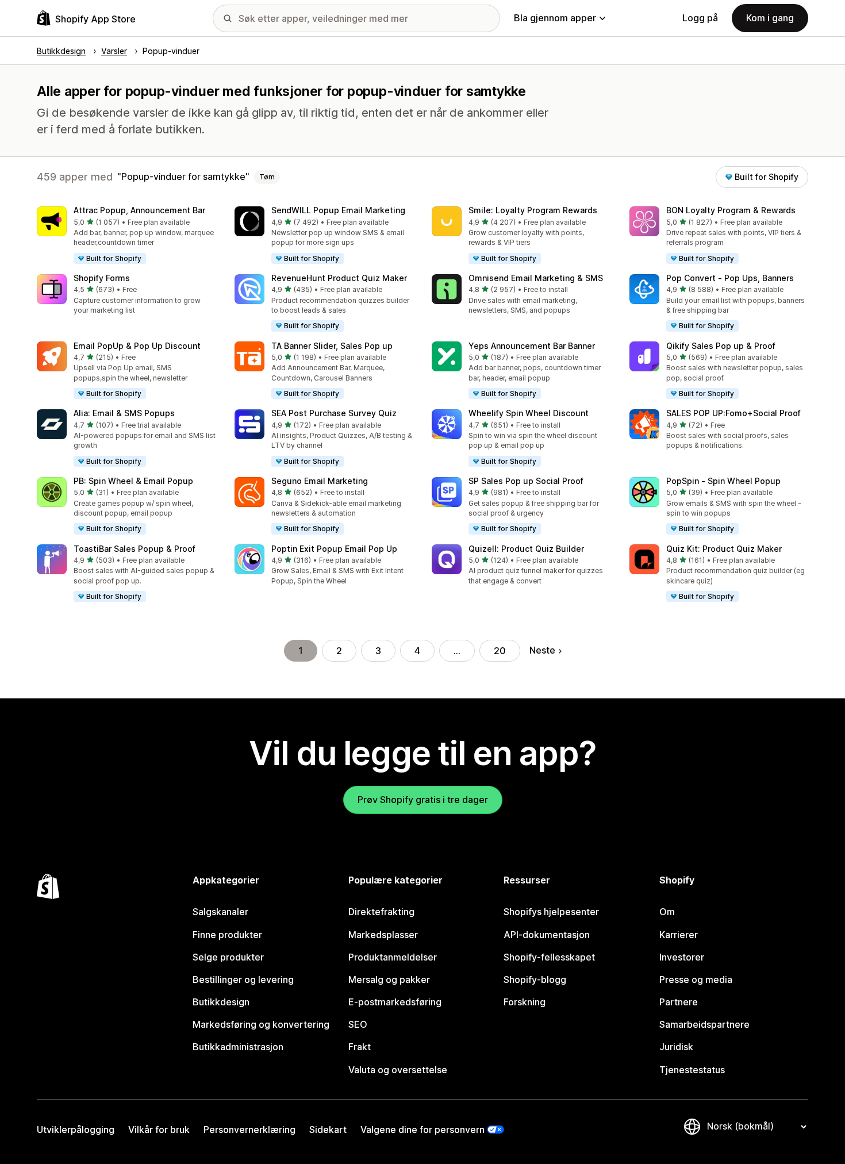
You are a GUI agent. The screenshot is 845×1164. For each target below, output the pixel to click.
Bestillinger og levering (243, 979)
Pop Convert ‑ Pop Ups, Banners (730, 278)
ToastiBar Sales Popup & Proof (134, 549)
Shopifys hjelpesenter (551, 911)
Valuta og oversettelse (397, 1069)
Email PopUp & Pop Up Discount (137, 346)
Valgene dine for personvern (422, 1129)
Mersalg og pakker (389, 979)
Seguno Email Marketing (319, 481)
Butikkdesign (221, 1002)
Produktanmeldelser (392, 957)
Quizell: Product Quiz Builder (526, 549)
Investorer (681, 957)
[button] (126, 235)
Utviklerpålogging (75, 1129)
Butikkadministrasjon (238, 1046)
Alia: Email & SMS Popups (124, 413)
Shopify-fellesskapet (549, 957)
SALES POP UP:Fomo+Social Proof (733, 413)
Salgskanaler (220, 911)
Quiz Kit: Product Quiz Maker (724, 549)
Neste (542, 650)
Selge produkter (228, 957)
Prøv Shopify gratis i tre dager (423, 799)
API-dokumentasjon (547, 934)
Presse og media (695, 979)
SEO (357, 1024)
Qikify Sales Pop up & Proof (720, 346)
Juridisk (676, 1046)
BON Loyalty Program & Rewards (731, 210)
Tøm (267, 176)
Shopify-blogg (535, 979)
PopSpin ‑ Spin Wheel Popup (723, 481)
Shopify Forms (102, 278)
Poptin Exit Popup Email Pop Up (334, 549)
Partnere (678, 1002)
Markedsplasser (383, 934)
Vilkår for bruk (159, 1129)
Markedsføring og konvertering (261, 1024)
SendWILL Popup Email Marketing (338, 210)
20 (500, 650)
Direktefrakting (381, 911)
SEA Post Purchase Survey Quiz (334, 413)
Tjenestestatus (692, 1069)
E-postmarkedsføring (394, 1002)
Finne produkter (227, 934)
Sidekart (328, 1129)
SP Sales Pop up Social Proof (525, 481)
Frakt (359, 1046)
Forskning (525, 1002)
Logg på (700, 18)
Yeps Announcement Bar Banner (531, 346)
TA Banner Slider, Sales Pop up (332, 346)
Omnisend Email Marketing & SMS (535, 278)
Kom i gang (770, 18)
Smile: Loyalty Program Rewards (532, 210)
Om (667, 911)
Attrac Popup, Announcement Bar (139, 210)
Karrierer (678, 934)
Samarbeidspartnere (704, 1024)
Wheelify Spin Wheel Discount (528, 413)
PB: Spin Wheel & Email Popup (133, 481)
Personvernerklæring (249, 1129)
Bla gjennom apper (555, 18)
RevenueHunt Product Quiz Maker (339, 278)
